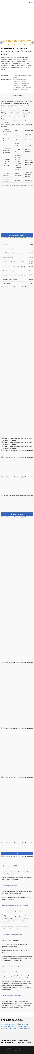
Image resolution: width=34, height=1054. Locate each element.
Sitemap (21, 1049)
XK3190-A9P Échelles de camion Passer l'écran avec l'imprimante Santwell (8, 1042)
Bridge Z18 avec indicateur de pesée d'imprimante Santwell (25, 1042)
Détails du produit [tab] (17, 96)
